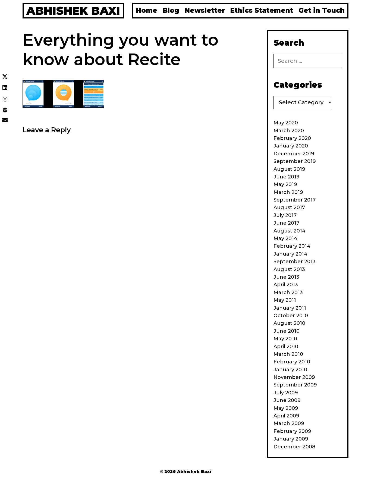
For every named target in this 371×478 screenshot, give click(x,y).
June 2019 (286, 177)
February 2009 (292, 431)
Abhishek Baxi (73, 10)
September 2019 (294, 161)
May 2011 (284, 300)
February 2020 (292, 138)
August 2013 (289, 269)
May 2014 (285, 238)
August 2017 (289, 207)
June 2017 (286, 223)
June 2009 (287, 400)
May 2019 (285, 184)
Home (146, 10)
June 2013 (286, 277)
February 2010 (291, 362)
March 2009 (288, 423)
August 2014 (289, 231)
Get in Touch (321, 10)
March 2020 (288, 131)
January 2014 (290, 254)
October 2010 (290, 316)
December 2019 (293, 154)
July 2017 (285, 215)
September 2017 (294, 200)
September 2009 (295, 385)
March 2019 (288, 192)
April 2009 (286, 416)
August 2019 (289, 169)
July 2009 (285, 393)
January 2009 (290, 439)
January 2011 (289, 308)
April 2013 (285, 285)
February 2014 (291, 246)
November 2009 (294, 377)
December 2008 (294, 447)
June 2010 (286, 331)
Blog (171, 10)
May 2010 (285, 339)
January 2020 (290, 146)
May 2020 (285, 123)
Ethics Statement (261, 10)
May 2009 (285, 408)
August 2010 (289, 323)
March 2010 (288, 354)
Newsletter (205, 10)
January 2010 (290, 370)
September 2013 (294, 262)
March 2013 (288, 292)
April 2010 (285, 347)
